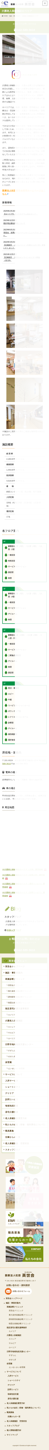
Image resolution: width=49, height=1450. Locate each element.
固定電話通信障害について (14, 223)
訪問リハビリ (13, 1389)
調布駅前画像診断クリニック (20, 1319)
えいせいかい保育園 (17, 1367)
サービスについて (14, 1372)
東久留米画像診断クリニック (20, 1315)
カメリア (12, 1331)
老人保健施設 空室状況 (17, 1421)
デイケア (11, 1385)
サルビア (12, 1343)
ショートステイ (14, 1380)
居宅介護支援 (13, 1399)
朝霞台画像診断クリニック (20, 1324)
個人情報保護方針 (14, 1430)
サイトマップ (12, 1435)
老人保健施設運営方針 (16, 1403)
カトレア (12, 1339)
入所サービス (13, 1376)
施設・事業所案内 (13, 1303)
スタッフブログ (14, 930)
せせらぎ (12, 1360)
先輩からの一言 (14, 1416)
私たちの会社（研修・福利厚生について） (24, 1408)
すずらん (12, 1355)
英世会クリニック (16, 1311)
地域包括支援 (13, 1394)
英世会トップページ (14, 1298)
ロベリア (12, 1347)
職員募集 (10, 1412)
